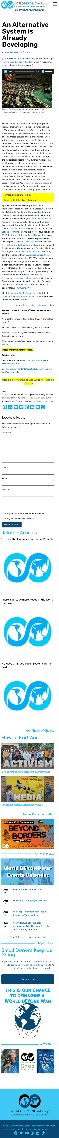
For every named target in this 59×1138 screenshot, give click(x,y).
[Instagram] (32, 1133)
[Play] (5, 71)
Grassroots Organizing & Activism (25, 771)
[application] (28, 71)
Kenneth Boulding (12, 200)
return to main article (44, 401)
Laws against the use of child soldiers (25, 296)
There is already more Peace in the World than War (27, 601)
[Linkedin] (37, 1133)
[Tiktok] (43, 1133)
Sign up (50, 379)
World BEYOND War (12, 1125)
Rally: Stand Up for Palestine (27, 889)
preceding (9, 65)
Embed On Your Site (36, 937)
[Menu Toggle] (55, 3)
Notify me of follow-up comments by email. (24, 513)
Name (5, 467)
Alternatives (7, 52)
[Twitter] (21, 1133)
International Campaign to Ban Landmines (22, 277)
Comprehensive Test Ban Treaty (28, 251)
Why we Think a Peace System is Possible (27, 539)
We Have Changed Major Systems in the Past (26, 665)
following (20, 65)
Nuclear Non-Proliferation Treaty (21, 245)
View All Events (17, 937)
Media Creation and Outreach (22, 805)
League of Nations (10, 231)
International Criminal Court (19, 293)
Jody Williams (19, 287)
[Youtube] (26, 1133)
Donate (29, 383)
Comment (7, 432)
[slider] (49, 71)
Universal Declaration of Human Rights (29, 235)
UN (32, 231)
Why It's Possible (22, 52)
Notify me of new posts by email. (19, 518)
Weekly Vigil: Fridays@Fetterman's (29, 900)
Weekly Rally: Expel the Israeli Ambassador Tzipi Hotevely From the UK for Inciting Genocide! (31, 926)
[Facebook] (15, 1133)
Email (5, 478)
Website (5, 489)
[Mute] (43, 71)
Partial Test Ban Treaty (29, 241)
